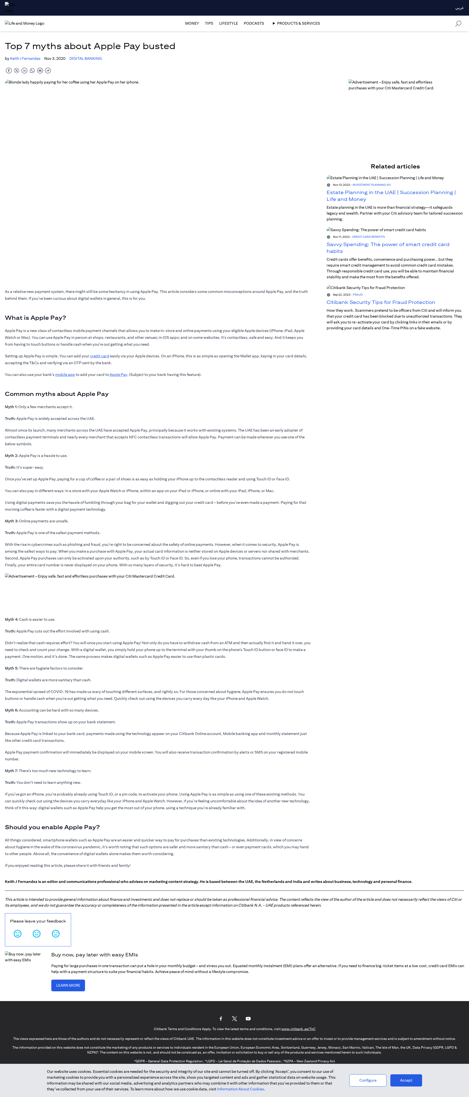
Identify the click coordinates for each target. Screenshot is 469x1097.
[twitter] (17, 70)
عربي (459, 7)
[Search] (458, 23)
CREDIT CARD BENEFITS (368, 236)
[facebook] (9, 70)
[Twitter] (234, 1019)
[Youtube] (248, 1019)
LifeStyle (228, 23)
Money (192, 23)
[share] (48, 70)
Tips (209, 23)
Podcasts (254, 23)
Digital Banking (85, 58)
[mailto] (40, 70)
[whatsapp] (32, 70)
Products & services (298, 23)
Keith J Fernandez (25, 58)
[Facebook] (221, 1019)
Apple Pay (118, 374)
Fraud (358, 294)
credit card (99, 356)
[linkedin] (24, 70)
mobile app (65, 374)
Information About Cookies (240, 1089)
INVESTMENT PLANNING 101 (371, 184)
